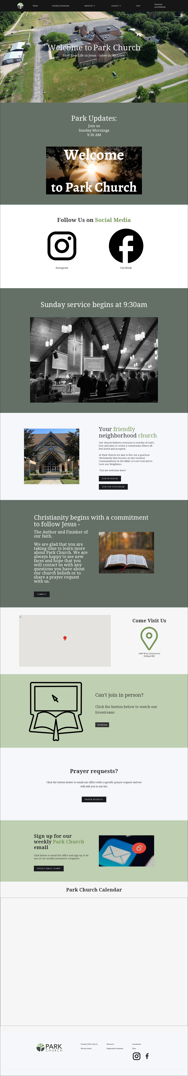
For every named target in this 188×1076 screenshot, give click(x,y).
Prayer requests (94, 799)
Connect (41, 594)
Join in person (110, 479)
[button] (90, 6)
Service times (86, 1048)
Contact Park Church (89, 1044)
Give (134, 1048)
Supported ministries (115, 1048)
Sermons (110, 1044)
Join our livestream (113, 487)
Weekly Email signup (48, 868)
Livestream (102, 725)
